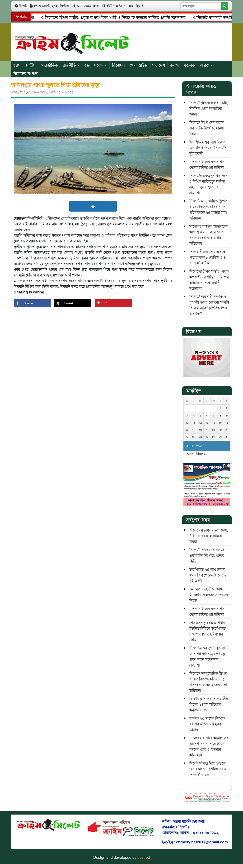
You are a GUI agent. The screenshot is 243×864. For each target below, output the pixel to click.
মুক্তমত (189, 65)
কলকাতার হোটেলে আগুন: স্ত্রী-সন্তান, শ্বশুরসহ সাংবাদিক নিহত (209, 594)
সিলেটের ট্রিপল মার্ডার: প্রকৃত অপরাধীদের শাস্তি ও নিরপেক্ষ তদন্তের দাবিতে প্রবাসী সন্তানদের (103, 17)
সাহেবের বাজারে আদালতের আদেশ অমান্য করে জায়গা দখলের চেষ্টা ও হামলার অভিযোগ (208, 234)
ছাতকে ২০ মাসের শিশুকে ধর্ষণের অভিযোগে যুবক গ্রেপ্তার (207, 723)
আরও (204, 65)
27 (207, 437)
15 (220, 422)
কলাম (174, 65)
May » (201, 453)
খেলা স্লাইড (138, 65)
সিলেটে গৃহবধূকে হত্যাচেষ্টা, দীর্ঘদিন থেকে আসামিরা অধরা (208, 108)
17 (187, 430)
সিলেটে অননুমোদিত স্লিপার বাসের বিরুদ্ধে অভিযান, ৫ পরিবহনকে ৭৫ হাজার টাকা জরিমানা (208, 209)
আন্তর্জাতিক (49, 65)
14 (213, 422)
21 (213, 430)
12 (200, 422)
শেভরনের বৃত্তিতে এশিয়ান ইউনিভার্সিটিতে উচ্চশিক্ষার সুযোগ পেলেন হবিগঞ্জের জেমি (207, 631)
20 (207, 430)
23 (226, 430)
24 (187, 437)
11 (193, 422)
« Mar (188, 453)
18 (193, 430)
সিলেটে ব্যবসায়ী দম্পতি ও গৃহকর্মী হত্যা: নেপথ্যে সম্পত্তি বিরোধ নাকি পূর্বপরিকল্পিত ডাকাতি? (209, 305)
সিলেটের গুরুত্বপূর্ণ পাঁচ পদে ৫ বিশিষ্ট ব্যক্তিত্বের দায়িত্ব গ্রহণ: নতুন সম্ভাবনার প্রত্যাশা (208, 184)
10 (187, 422)
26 (200, 437)
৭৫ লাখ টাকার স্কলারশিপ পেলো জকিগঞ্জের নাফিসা (206, 164)
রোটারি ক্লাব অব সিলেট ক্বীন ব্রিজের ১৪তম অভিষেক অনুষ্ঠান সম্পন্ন (208, 704)
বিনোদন (118, 65)
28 (213, 437)
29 (220, 437)
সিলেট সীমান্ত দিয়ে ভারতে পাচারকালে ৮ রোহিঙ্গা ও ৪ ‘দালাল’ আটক (207, 257)
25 (193, 437)
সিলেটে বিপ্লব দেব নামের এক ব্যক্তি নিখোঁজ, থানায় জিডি (206, 128)
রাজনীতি (69, 65)
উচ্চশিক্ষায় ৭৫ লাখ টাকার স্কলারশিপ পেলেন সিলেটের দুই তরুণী (208, 147)
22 (220, 430)
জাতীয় (30, 65)
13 (207, 422)
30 (226, 437)
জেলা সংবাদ (94, 65)
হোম (17, 65)
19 (200, 430)
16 (226, 422)
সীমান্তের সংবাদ (25, 73)
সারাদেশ (158, 65)
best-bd (143, 857)
